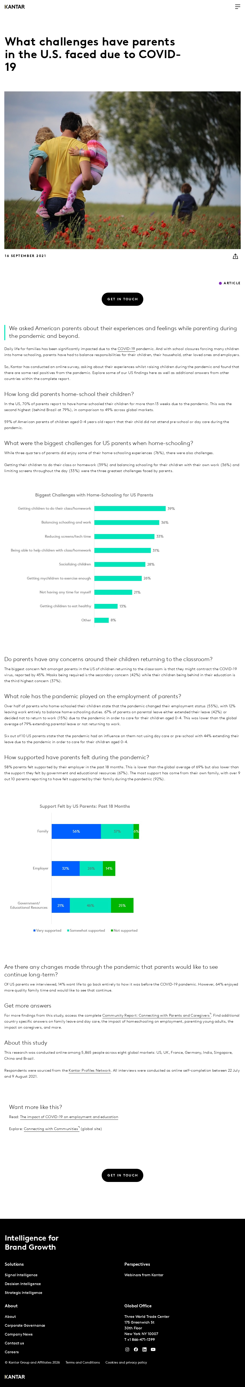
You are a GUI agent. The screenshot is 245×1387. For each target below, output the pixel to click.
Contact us (14, 1343)
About (10, 1317)
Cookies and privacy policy (126, 1363)
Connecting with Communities (51, 1129)
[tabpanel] (63, 1284)
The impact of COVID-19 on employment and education (69, 1117)
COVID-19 (126, 349)
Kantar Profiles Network (90, 1071)
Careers (11, 1352)
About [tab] (11, 1306)
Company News (19, 1335)
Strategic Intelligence (23, 1293)
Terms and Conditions (83, 1363)
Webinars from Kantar (143, 1275)
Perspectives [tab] (137, 1265)
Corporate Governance (25, 1326)
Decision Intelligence (23, 1284)
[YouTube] (144, 1351)
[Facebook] (136, 1351)
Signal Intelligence (21, 1275)
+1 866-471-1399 (141, 1340)
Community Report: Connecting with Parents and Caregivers (156, 1016)
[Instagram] (127, 1351)
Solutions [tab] (14, 1265)
